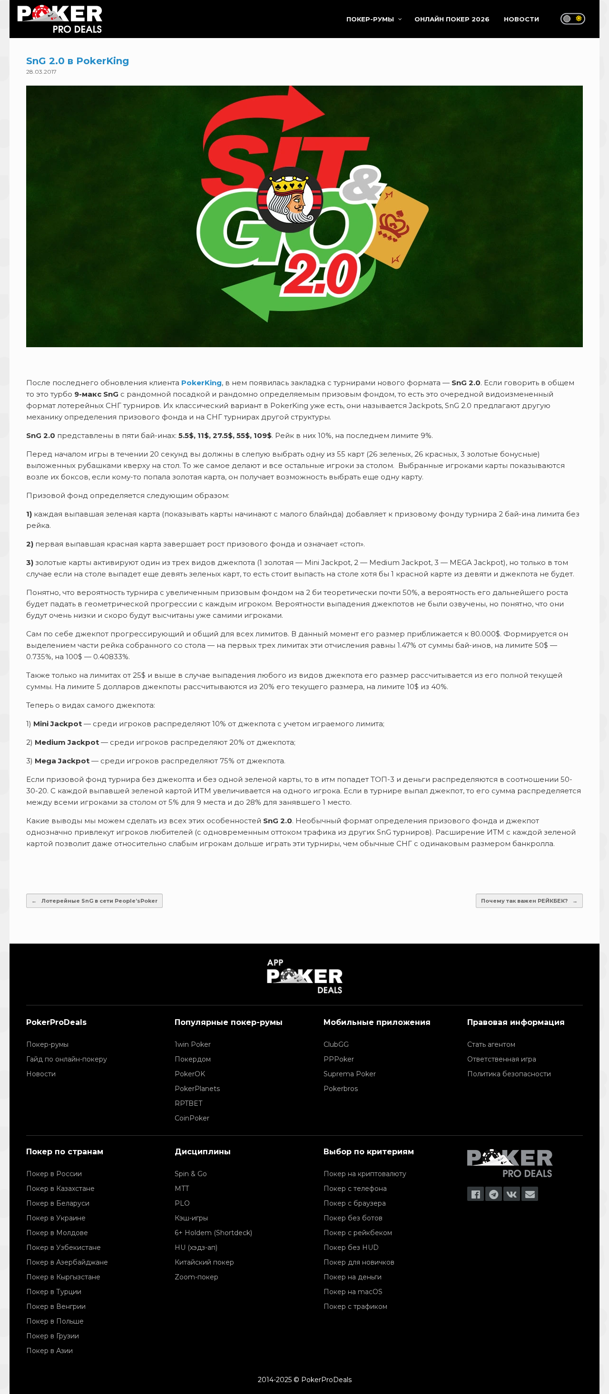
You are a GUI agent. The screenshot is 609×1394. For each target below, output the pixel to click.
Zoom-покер (196, 1277)
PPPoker (339, 1059)
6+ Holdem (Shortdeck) (213, 1232)
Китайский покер (204, 1262)
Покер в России (54, 1174)
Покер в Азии (49, 1350)
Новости (41, 1074)
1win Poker (193, 1044)
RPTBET (188, 1103)
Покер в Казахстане (60, 1188)
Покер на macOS (353, 1291)
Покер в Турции (53, 1291)
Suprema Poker (350, 1074)
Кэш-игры (191, 1218)
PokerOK (190, 1074)
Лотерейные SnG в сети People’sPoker (94, 900)
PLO (182, 1203)
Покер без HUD (351, 1247)
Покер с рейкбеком (358, 1232)
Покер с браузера (355, 1203)
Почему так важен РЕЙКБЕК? (529, 900)
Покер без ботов (353, 1218)
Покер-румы (47, 1044)
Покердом (193, 1059)
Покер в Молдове (57, 1232)
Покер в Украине (56, 1218)
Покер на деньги (353, 1277)
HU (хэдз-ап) (196, 1247)
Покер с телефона (355, 1188)
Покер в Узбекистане (63, 1247)
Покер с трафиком (355, 1306)
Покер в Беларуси (57, 1203)
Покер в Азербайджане (67, 1262)
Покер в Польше (55, 1321)
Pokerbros (341, 1088)
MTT (182, 1188)
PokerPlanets (197, 1088)
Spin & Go (191, 1174)
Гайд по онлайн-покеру (66, 1059)
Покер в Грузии (52, 1336)
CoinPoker (192, 1118)
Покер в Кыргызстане (63, 1277)
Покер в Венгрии (56, 1306)
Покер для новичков (359, 1262)
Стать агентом (491, 1044)
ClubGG (336, 1044)
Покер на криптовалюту (365, 1174)
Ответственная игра (501, 1059)
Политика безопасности (509, 1074)
